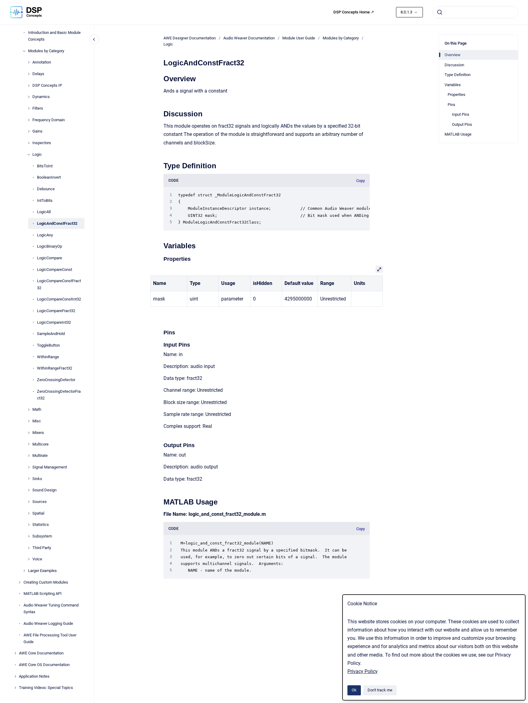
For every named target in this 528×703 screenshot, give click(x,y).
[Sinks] (28, 478)
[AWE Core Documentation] (15, 653)
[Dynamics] (28, 96)
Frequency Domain (48, 120)
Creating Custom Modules (46, 582)
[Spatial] (28, 513)
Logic (37, 154)
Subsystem (42, 536)
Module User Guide (298, 38)
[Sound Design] (28, 490)
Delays (38, 73)
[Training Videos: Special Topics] (15, 687)
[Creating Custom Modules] (19, 582)
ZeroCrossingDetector (56, 379)
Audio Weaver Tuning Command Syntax (51, 608)
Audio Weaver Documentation (249, 38)
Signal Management (49, 467)
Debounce (46, 189)
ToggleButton (48, 345)
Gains (37, 131)
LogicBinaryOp (49, 246)
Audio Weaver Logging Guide (48, 623)
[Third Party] (28, 547)
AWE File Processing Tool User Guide (50, 638)
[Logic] (28, 154)
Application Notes (34, 676)
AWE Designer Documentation (189, 38)
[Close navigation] (94, 39)
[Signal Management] (28, 467)
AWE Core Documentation (41, 653)
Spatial (38, 513)
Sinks (37, 478)
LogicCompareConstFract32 (59, 284)
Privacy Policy (362, 671)
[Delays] (28, 73)
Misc (36, 421)
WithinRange (48, 357)
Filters (37, 108)
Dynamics (41, 97)
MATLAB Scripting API (43, 594)
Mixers (38, 432)
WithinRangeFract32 (54, 368)
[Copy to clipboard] (160, 78)
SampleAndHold (51, 333)
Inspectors (41, 142)
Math (36, 409)
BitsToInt (45, 166)
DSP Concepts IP (47, 85)
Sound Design (44, 490)
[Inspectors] (28, 142)
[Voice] (28, 559)
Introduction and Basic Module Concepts (54, 36)
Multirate (40, 455)
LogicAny (45, 235)
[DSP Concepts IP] (28, 85)
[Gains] (28, 131)
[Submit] (440, 12)
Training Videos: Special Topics (46, 688)
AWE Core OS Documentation (44, 664)
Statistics (40, 524)
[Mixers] (28, 432)
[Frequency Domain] (28, 120)
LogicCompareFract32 (56, 310)
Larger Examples (42, 570)
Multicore (40, 444)
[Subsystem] (28, 536)
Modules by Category (46, 51)
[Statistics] (28, 524)
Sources (39, 501)
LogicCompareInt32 (54, 322)
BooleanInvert (49, 177)
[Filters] (28, 108)
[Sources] (28, 501)
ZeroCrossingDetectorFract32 (59, 394)
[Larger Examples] (24, 570)
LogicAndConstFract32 (57, 223)
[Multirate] (28, 455)
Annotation (41, 62)
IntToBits (45, 200)
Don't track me (380, 690)
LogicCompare (49, 258)
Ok (354, 690)
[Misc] (28, 421)
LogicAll (44, 211)
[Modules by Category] (24, 51)
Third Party (41, 547)
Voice (37, 559)
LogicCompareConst (54, 269)
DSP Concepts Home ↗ (353, 12)
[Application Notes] (15, 676)
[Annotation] (28, 62)
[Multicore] (28, 444)
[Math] (28, 409)
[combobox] (475, 12)
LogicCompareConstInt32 (59, 299)
